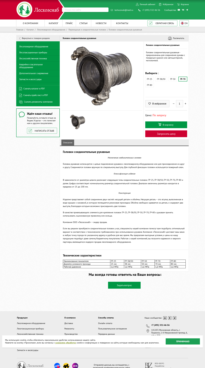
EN (186, 23)
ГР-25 (149, 79)
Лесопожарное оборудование (50, 29)
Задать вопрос (124, 285)
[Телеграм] (187, 10)
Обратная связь (164, 23)
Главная (19, 29)
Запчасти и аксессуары (30, 79)
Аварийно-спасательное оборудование (31, 66)
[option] (101, 76)
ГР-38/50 (161, 79)
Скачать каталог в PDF (34, 88)
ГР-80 (149, 85)
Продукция (22, 317)
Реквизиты (69, 328)
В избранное (159, 103)
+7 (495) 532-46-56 (151, 10)
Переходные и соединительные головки (87, 29)
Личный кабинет (147, 4)
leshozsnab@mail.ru (124, 10)
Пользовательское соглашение (112, 328)
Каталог (30, 29)
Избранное (168, 4)
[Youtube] (179, 10)
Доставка (68, 323)
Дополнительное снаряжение (33, 73)
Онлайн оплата (105, 323)
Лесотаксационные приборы (33, 52)
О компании (70, 317)
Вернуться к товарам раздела (36, 38)
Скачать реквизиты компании (38, 101)
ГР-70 (182, 79)
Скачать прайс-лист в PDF (35, 95)
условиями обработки (65, 343)
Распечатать (178, 38)
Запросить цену (166, 133)
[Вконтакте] (183, 10)
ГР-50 (172, 79)
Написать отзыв (44, 130)
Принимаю (182, 341)
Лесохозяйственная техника (33, 58)
